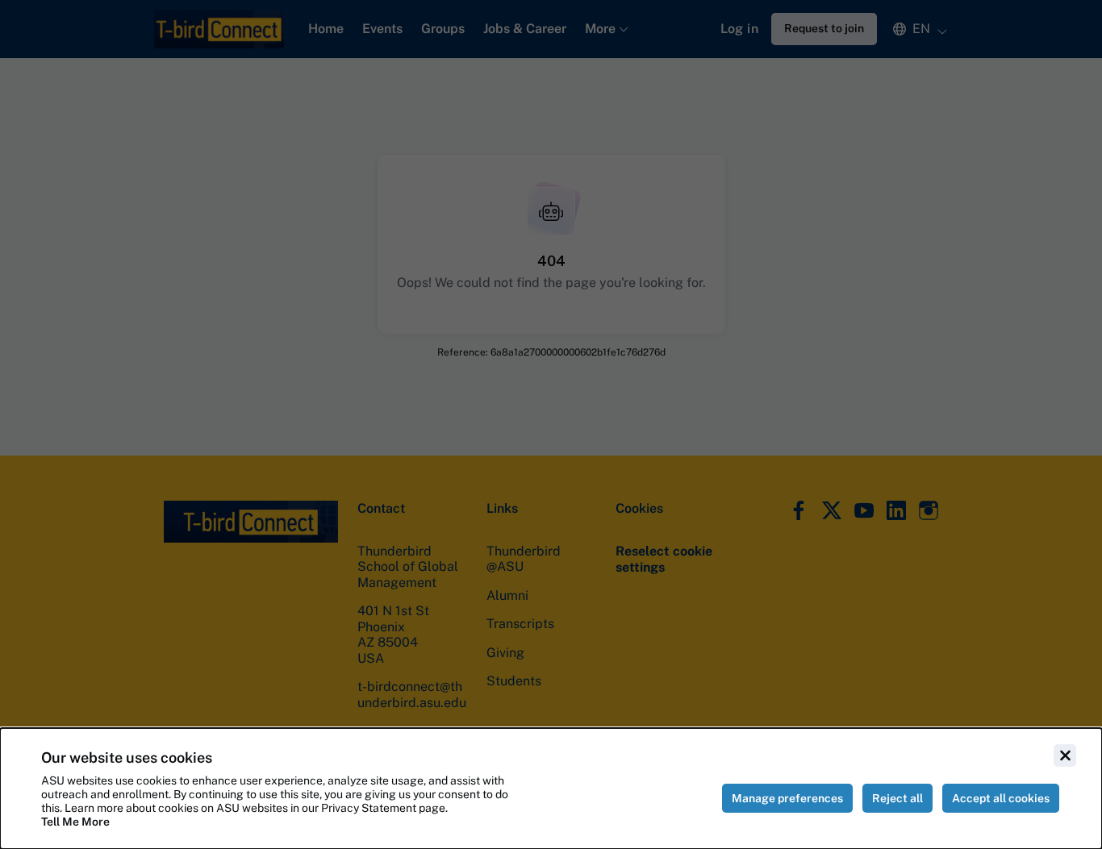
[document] (551, 788)
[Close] (1065, 755)
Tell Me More (75, 821)
